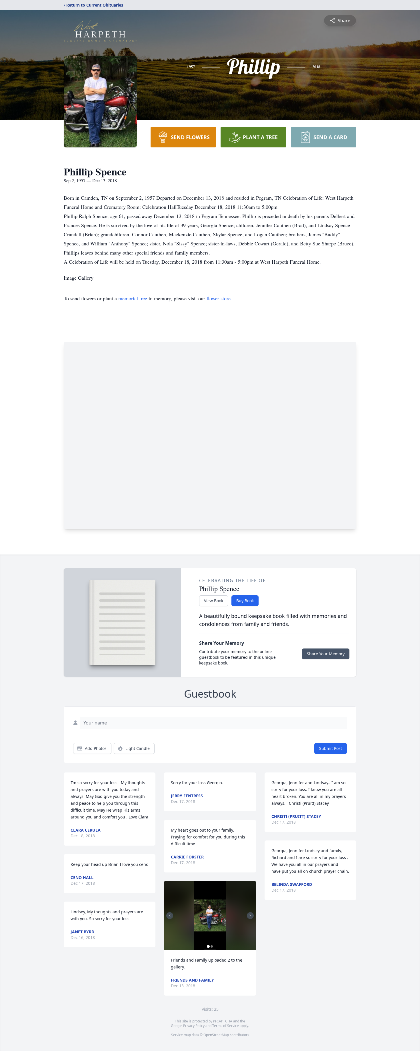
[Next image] (250, 915)
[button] (210, 915)
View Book (213, 600)
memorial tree (132, 298)
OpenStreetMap (216, 1034)
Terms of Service (225, 1025)
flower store (219, 298)
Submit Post (330, 748)
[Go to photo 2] (212, 946)
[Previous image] (169, 915)
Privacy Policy (194, 1025)
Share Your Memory (326, 653)
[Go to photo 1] (208, 946)
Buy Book (245, 600)
